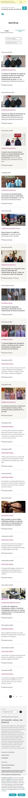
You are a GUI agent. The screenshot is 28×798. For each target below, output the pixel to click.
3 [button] (16, 696)
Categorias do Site (8, 712)
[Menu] (24, 8)
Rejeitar (21, 795)
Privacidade (4, 758)
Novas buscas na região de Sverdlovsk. (11, 234)
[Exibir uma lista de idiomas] (21, 1)
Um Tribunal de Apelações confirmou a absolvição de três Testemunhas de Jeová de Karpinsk (13, 308)
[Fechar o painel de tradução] (25, 2)
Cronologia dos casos (20, 31)
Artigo (7, 30)
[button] (20, 696)
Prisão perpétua (5, 767)
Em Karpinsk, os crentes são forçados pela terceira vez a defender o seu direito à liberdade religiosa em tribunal (13, 657)
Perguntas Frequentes (7, 765)
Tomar (13, 795)
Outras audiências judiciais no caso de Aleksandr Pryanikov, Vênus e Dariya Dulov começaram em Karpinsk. (13, 634)
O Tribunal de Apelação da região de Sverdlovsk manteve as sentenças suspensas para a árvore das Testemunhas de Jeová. (13, 77)
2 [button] (13, 696)
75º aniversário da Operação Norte (11, 774)
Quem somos (5, 755)
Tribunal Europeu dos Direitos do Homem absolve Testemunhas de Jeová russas (13, 771)
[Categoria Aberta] (21, 711)
